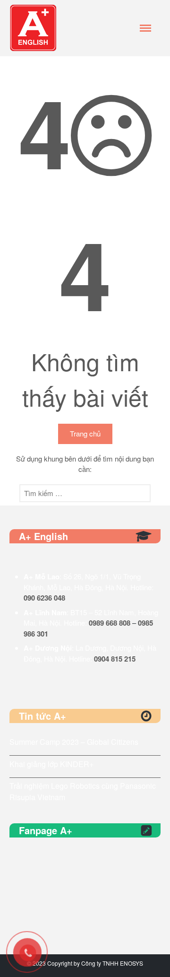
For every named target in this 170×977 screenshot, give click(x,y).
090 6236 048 (44, 598)
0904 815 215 (115, 659)
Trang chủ (85, 433)
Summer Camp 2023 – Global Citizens (73, 741)
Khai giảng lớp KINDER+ (51, 764)
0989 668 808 (109, 623)
